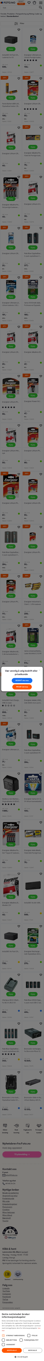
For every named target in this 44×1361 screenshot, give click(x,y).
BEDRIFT (19, 680)
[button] (22, 1356)
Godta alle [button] (12, 1350)
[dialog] (22, 1335)
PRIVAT (19, 687)
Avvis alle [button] (32, 1350)
